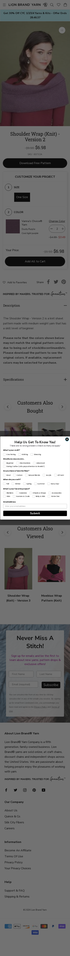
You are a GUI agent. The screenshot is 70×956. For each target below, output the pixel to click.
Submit (35, 513)
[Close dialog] (67, 439)
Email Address (9, 502)
